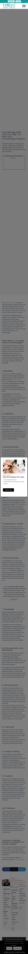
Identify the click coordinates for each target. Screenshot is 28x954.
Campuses (11, 1)
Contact (18, 1)
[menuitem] (11, 1)
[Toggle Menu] (24, 6)
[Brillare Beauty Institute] (11, 6)
